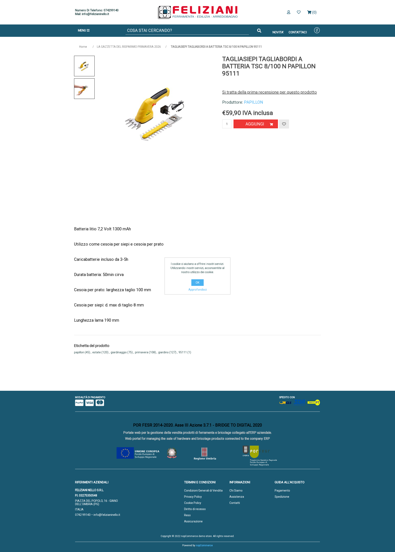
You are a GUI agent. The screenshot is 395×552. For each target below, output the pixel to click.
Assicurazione (193, 521)
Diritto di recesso (195, 509)
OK (197, 282)
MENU (82, 30)
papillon (79, 352)
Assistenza (236, 496)
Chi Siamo (236, 490)
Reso (187, 515)
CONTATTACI (298, 32)
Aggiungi (254, 124)
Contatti (234, 502)
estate (96, 352)
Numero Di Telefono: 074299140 (96, 10)
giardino (163, 352)
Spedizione (282, 496)
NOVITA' (278, 32)
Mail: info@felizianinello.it (92, 14)
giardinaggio (119, 352)
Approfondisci (197, 289)
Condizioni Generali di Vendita (203, 490)
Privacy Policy (193, 496)
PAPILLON (253, 102)
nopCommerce (204, 545)
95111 (183, 352)
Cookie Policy (192, 502)
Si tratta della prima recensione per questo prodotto (269, 92)
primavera (141, 352)
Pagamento (282, 490)
